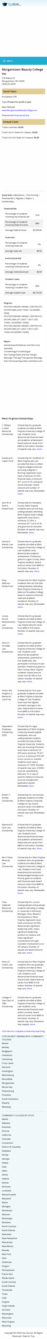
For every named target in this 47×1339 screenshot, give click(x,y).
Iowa (4, 1166)
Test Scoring (32, 195)
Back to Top (29, 1336)
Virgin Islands (8, 1305)
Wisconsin (6, 1317)
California (6, 1135)
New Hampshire (9, 1238)
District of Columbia (11, 1147)
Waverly (5, 1103)
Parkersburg (8, 1091)
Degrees (20, 198)
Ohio (4, 1258)
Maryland (6, 1198)
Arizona (5, 1131)
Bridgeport (7, 1051)
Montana (6, 1222)
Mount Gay (7, 1087)
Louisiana (6, 1190)
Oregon (5, 1266)
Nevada (5, 1250)
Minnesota (7, 1210)
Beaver (5, 1043)
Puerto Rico (7, 1274)
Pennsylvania (8, 1270)
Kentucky (6, 1186)
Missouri (6, 1214)
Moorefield (7, 1079)
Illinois (5, 1174)
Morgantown (8, 1083)
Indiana (5, 1178)
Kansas (5, 1182)
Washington (7, 1313)
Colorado (6, 1139)
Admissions (18, 195)
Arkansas (6, 1127)
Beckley (5, 1047)
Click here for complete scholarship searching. (23, 1031)
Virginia (5, 1302)
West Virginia (8, 1321)
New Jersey (7, 1242)
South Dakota (8, 1286)
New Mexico (7, 1246)
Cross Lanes (7, 1063)
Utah (4, 1298)
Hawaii (5, 1162)
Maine (5, 1202)
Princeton (6, 1095)
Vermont (6, 1309)
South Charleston (10, 1099)
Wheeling (6, 1107)
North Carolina (9, 1226)
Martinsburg (8, 1075)
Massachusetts (9, 1194)
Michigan (6, 1206)
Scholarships (8, 201)
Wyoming (6, 1325)
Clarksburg (7, 1059)
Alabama (6, 1123)
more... (40, 449)
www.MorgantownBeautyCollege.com (19, 110)
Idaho (4, 1170)
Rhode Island (8, 1278)
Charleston (7, 1055)
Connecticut (7, 1143)
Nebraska (6, 1234)
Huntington (7, 1071)
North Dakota (8, 1230)
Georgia (5, 1158)
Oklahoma (7, 1262)
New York (6, 1254)
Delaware (6, 1150)
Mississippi (7, 1218)
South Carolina (9, 1282)
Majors (29, 198)
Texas (5, 1294)
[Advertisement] (23, 32)
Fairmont (6, 1067)
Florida (5, 1154)
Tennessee (7, 1290)
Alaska (5, 1119)
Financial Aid (7, 198)
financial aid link (21, 115)
